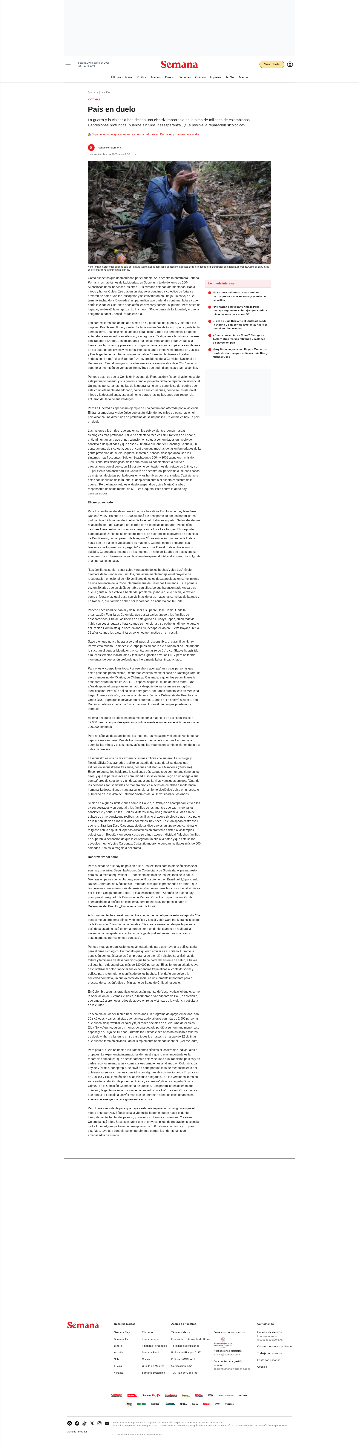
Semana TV (121, 1338)
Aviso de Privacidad (81, 1431)
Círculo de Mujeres (153, 1365)
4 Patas (118, 1372)
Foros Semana (150, 1338)
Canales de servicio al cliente (274, 1346)
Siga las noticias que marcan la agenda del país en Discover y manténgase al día (145, 134)
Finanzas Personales (154, 1345)
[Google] (69, 1423)
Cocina (146, 1359)
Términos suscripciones (185, 1345)
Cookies (262, 1366)
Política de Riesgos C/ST (186, 1352)
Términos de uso (181, 1332)
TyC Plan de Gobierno (184, 1372)
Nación (106, 92)
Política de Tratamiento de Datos (190, 1338)
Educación (148, 1332)
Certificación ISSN (182, 1365)
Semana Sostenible (153, 1372)
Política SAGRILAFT (183, 1359)
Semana (93, 92)
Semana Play (122, 1332)
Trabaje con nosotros (269, 1353)
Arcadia (118, 1352)
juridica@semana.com (227, 1354)
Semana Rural (150, 1352)
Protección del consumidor (229, 1332)
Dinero (118, 1345)
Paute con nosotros (268, 1359)
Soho (117, 1359)
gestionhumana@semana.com (232, 1368)
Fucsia (118, 1365)
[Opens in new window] (77, 1423)
